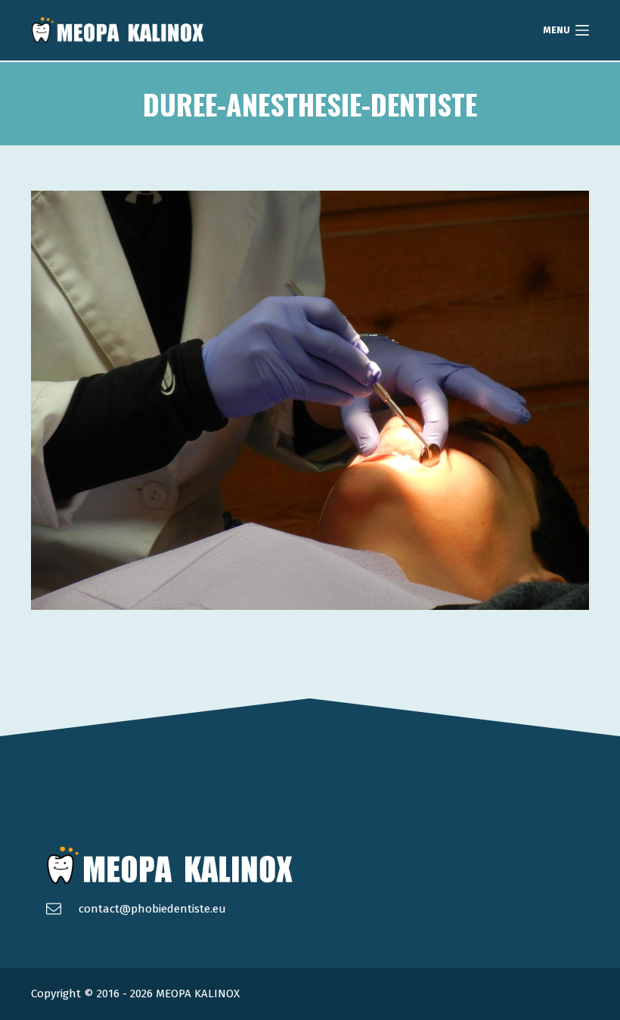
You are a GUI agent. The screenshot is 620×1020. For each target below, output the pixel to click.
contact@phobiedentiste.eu (152, 909)
